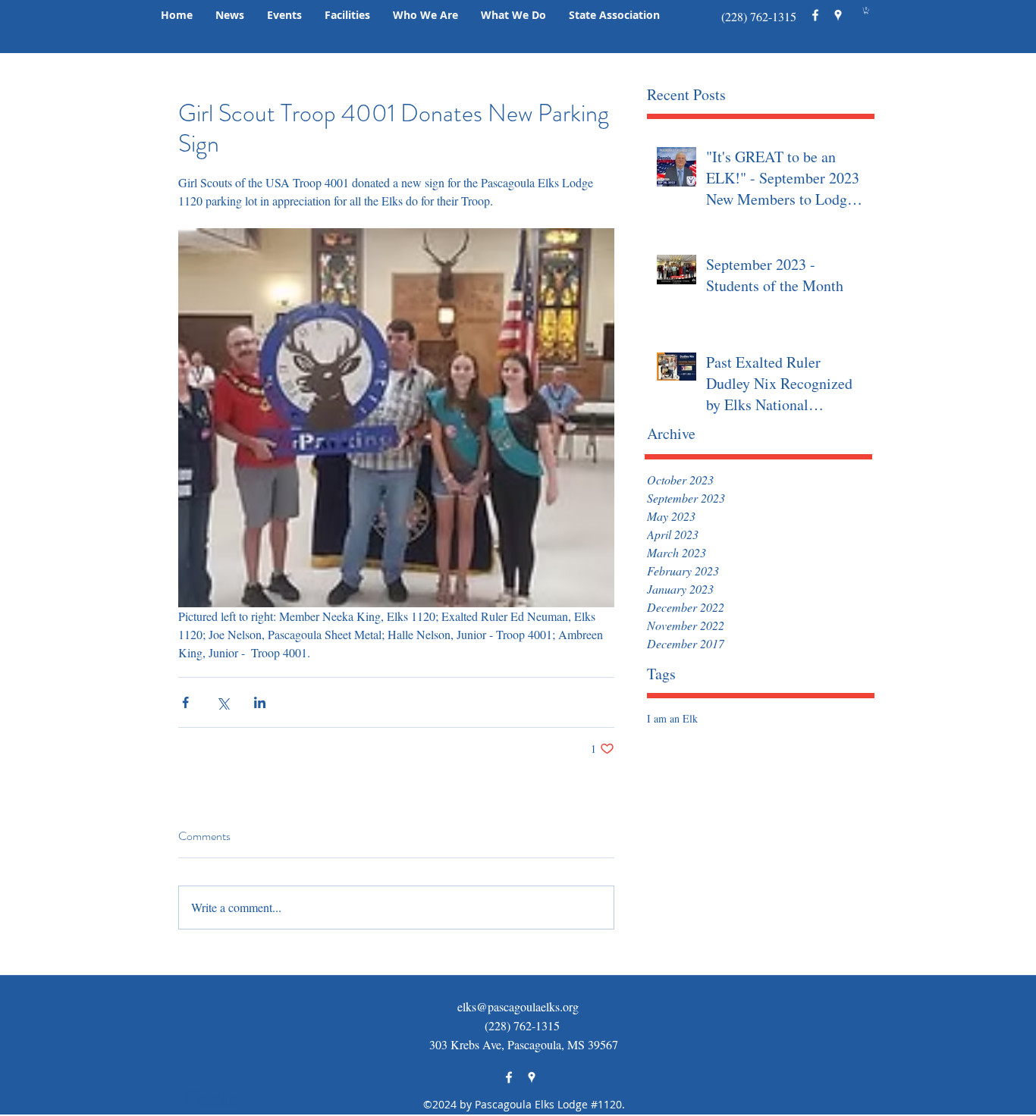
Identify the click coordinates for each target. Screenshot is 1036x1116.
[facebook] (815, 15)
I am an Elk (672, 718)
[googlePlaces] (838, 15)
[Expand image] (396, 417)
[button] (230, 15)
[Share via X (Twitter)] (222, 702)
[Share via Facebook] (185, 702)
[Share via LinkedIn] (260, 702)
